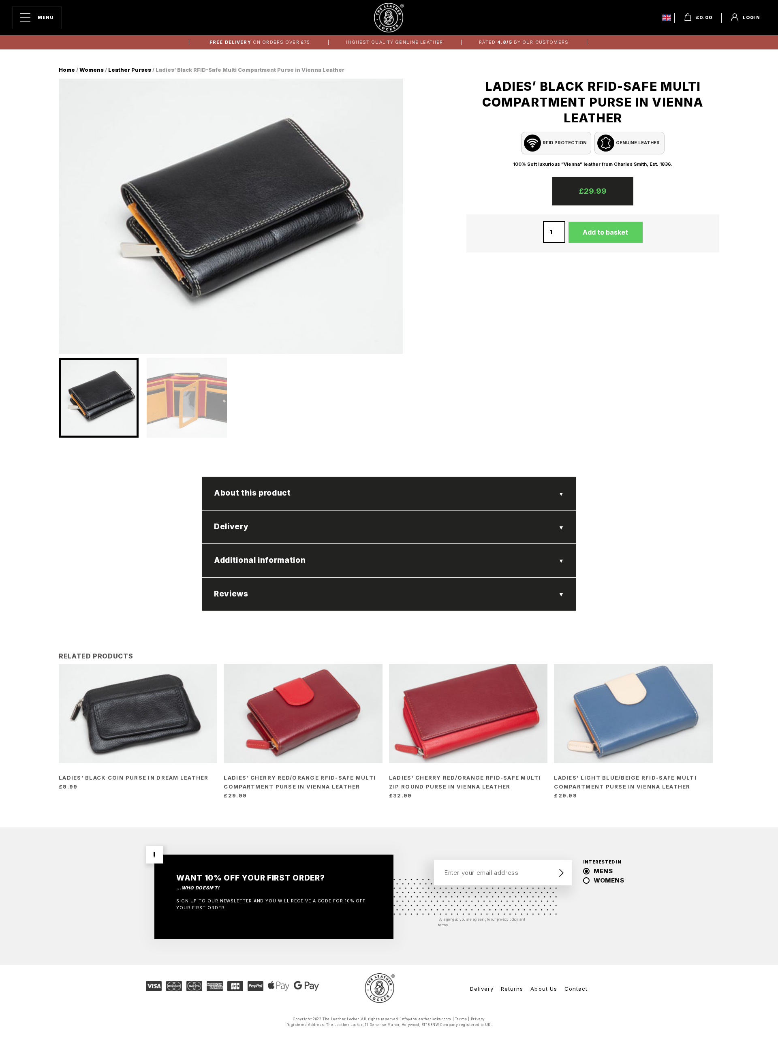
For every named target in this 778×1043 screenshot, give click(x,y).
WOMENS (609, 880)
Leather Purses (129, 69)
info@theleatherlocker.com (425, 1019)
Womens (91, 69)
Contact (576, 988)
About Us (543, 988)
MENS (603, 871)
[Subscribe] (561, 872)
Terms (461, 1019)
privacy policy (508, 919)
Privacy (478, 1019)
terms (443, 925)
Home (67, 69)
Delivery (482, 988)
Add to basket (605, 232)
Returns (512, 988)
